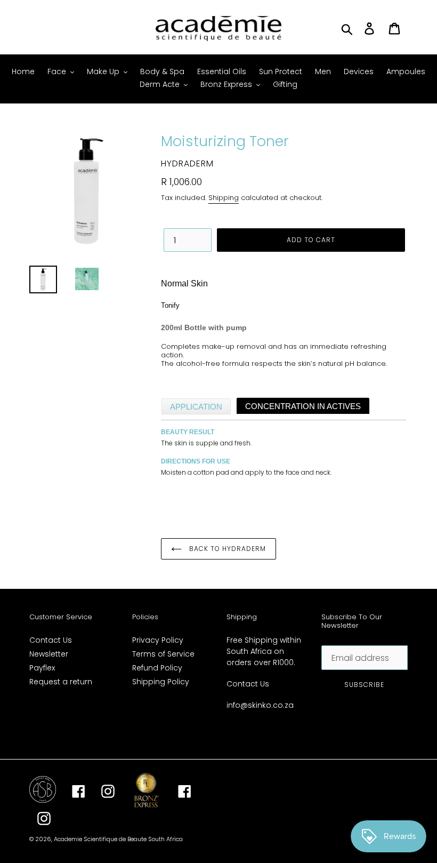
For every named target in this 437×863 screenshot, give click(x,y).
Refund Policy (157, 667)
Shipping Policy (160, 681)
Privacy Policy (157, 640)
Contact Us (50, 640)
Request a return (60, 681)
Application (196, 406)
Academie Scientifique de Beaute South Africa (118, 839)
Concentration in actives (303, 406)
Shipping (223, 198)
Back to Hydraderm (226, 548)
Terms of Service (163, 654)
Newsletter (48, 654)
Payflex (42, 667)
